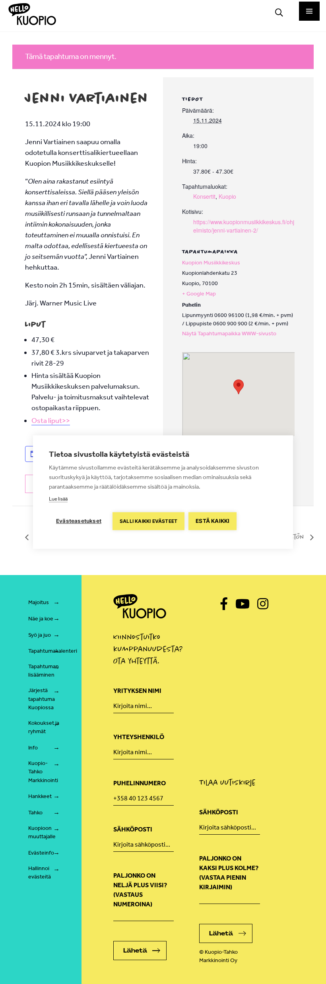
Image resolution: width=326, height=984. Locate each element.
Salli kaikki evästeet (148, 521)
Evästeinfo (41, 852)
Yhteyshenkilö (138, 737)
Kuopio (227, 196)
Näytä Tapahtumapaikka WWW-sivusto (229, 333)
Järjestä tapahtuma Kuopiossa (41, 699)
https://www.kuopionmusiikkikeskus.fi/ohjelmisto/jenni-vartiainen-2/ (243, 226)
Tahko (35, 812)
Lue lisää (58, 499)
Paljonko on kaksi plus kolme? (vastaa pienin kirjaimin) (228, 873)
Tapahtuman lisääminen (43, 671)
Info (33, 747)
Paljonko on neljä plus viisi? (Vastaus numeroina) (140, 890)
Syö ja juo (39, 635)
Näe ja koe (40, 618)
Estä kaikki (212, 521)
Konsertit (204, 196)
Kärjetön (292, 537)
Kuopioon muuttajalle (42, 832)
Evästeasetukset (78, 521)
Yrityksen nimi (137, 690)
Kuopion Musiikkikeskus (211, 262)
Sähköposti (132, 829)
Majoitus (38, 602)
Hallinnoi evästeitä (39, 872)
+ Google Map (199, 293)
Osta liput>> (50, 420)
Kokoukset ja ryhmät (43, 727)
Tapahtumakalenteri (52, 651)
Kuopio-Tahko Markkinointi (43, 772)
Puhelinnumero (139, 783)
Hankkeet (40, 796)
